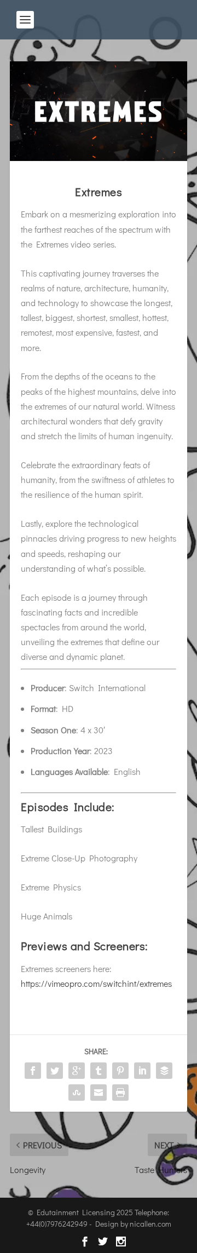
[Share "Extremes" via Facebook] (33, 1071)
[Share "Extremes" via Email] (98, 1092)
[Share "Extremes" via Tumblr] (98, 1071)
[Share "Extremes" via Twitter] (55, 1071)
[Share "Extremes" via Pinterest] (120, 1071)
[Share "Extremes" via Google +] (77, 1071)
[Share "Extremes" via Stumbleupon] (77, 1092)
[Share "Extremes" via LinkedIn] (142, 1071)
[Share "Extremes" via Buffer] (164, 1071)
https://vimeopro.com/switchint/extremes (96, 983)
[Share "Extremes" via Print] (120, 1092)
